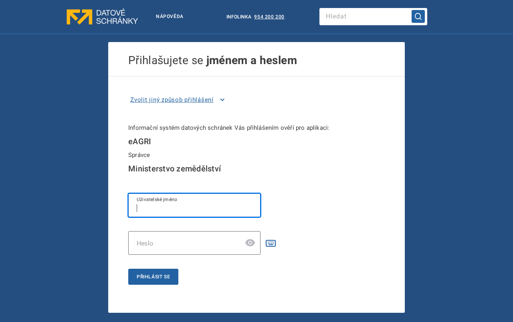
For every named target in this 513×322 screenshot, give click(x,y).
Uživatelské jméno (157, 199)
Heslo (145, 243)
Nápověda (170, 16)
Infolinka (239, 17)
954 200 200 (269, 17)
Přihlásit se (153, 277)
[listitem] (179, 100)
